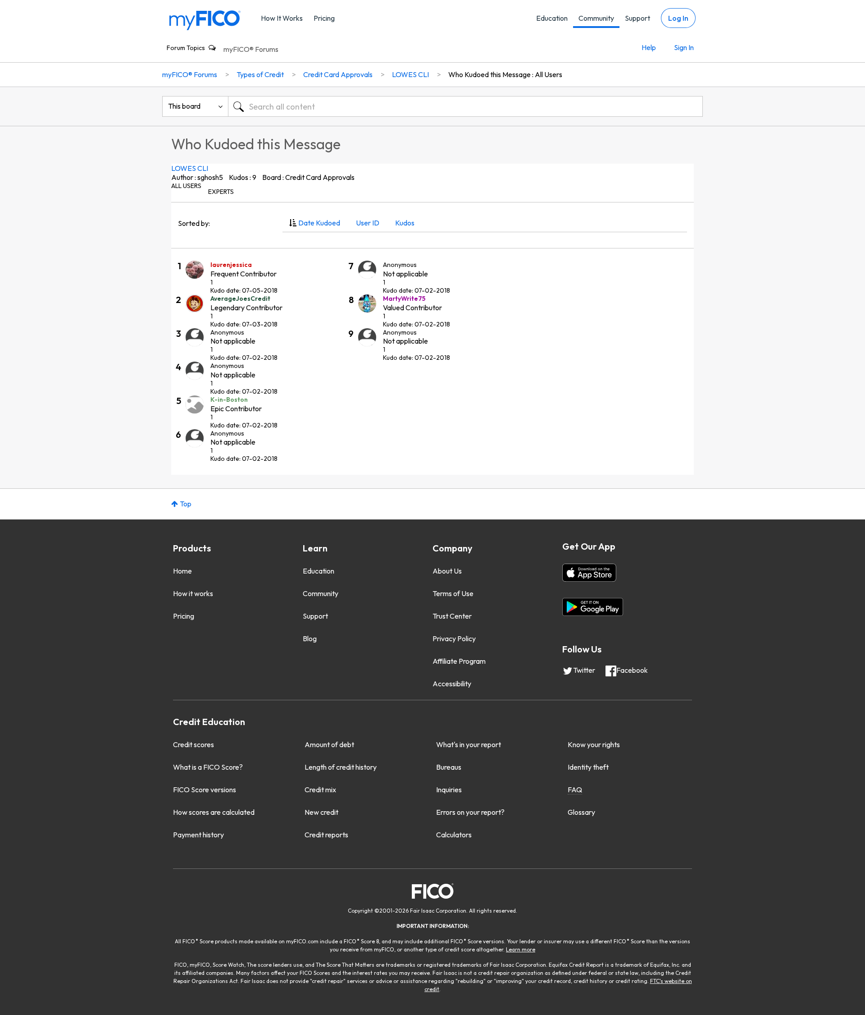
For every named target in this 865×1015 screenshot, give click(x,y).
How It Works (282, 18)
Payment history (198, 834)
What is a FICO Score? (208, 767)
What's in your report (468, 744)
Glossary (581, 812)
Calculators (454, 834)
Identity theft (588, 767)
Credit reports (326, 834)
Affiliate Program (459, 661)
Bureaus (448, 767)
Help (649, 47)
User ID (367, 222)
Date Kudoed (319, 222)
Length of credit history (341, 767)
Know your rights (594, 744)
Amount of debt (329, 744)
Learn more (520, 949)
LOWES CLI (189, 168)
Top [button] (185, 503)
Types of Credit (260, 74)
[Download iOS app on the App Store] (589, 572)
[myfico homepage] (205, 19)
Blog (310, 638)
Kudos (404, 222)
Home (182, 570)
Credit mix (320, 789)
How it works (193, 593)
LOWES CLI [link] (410, 74)
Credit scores (193, 744)
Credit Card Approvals (338, 74)
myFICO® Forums (250, 49)
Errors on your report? (470, 812)
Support (637, 18)
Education (552, 18)
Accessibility (451, 683)
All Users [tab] (186, 186)
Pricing (324, 18)
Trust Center (452, 615)
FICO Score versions (204, 789)
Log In (678, 18)
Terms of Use (452, 593)
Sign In (684, 47)
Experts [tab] (221, 192)
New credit (321, 812)
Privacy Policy (454, 638)
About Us (447, 570)
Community (596, 18)
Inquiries (449, 789)
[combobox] (465, 106)
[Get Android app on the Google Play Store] (592, 607)
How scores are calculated (214, 812)
